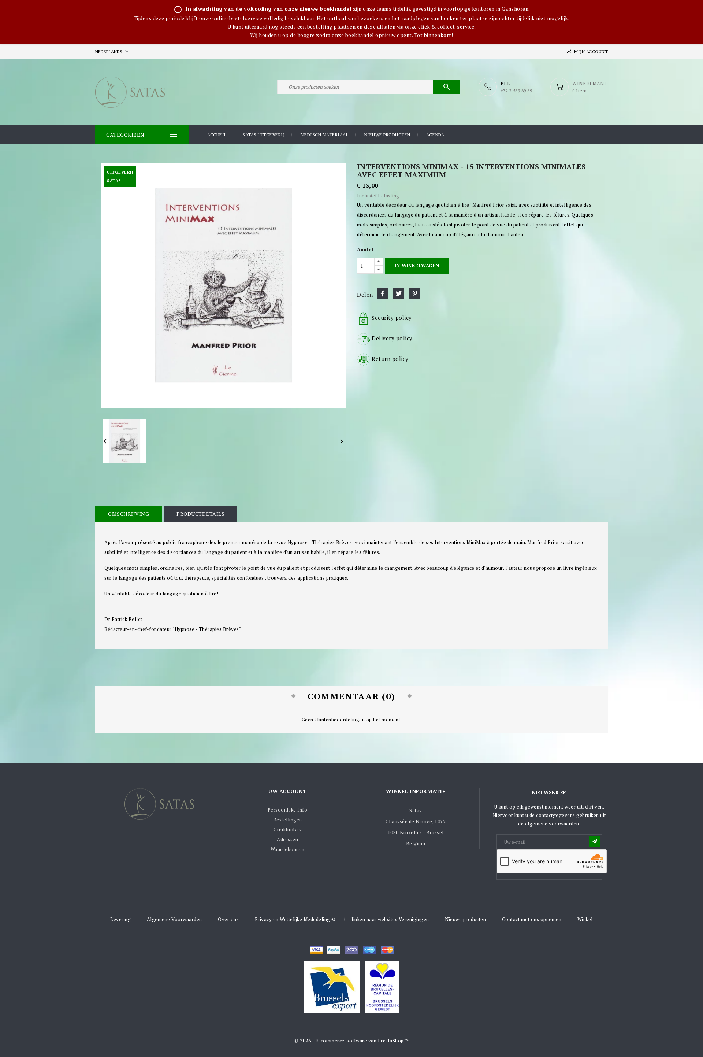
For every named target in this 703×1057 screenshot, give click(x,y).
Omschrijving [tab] (128, 513)
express (351, 950)
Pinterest (414, 293)
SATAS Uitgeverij (263, 134)
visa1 (387, 950)
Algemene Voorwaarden (174, 919)
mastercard (369, 950)
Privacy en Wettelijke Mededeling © (295, 919)
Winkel (585, 919)
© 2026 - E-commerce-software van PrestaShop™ (351, 1040)
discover (333, 950)
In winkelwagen (417, 265)
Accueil (217, 134)
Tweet (398, 293)
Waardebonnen (288, 849)
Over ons (228, 919)
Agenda (435, 134)
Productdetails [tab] (200, 513)
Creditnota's (287, 829)
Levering (120, 919)
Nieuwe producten (387, 134)
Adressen (287, 839)
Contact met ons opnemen (532, 919)
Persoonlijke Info (288, 809)
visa (316, 950)
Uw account (287, 791)
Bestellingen (287, 819)
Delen (382, 293)
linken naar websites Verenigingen (390, 919)
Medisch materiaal (325, 134)
